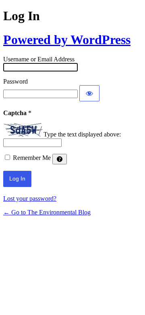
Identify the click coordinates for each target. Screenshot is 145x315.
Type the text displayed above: (82, 134)
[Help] (59, 159)
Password (15, 81)
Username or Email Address (39, 59)
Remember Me (32, 157)
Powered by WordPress (66, 39)
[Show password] (89, 93)
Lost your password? (29, 198)
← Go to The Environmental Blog (47, 212)
